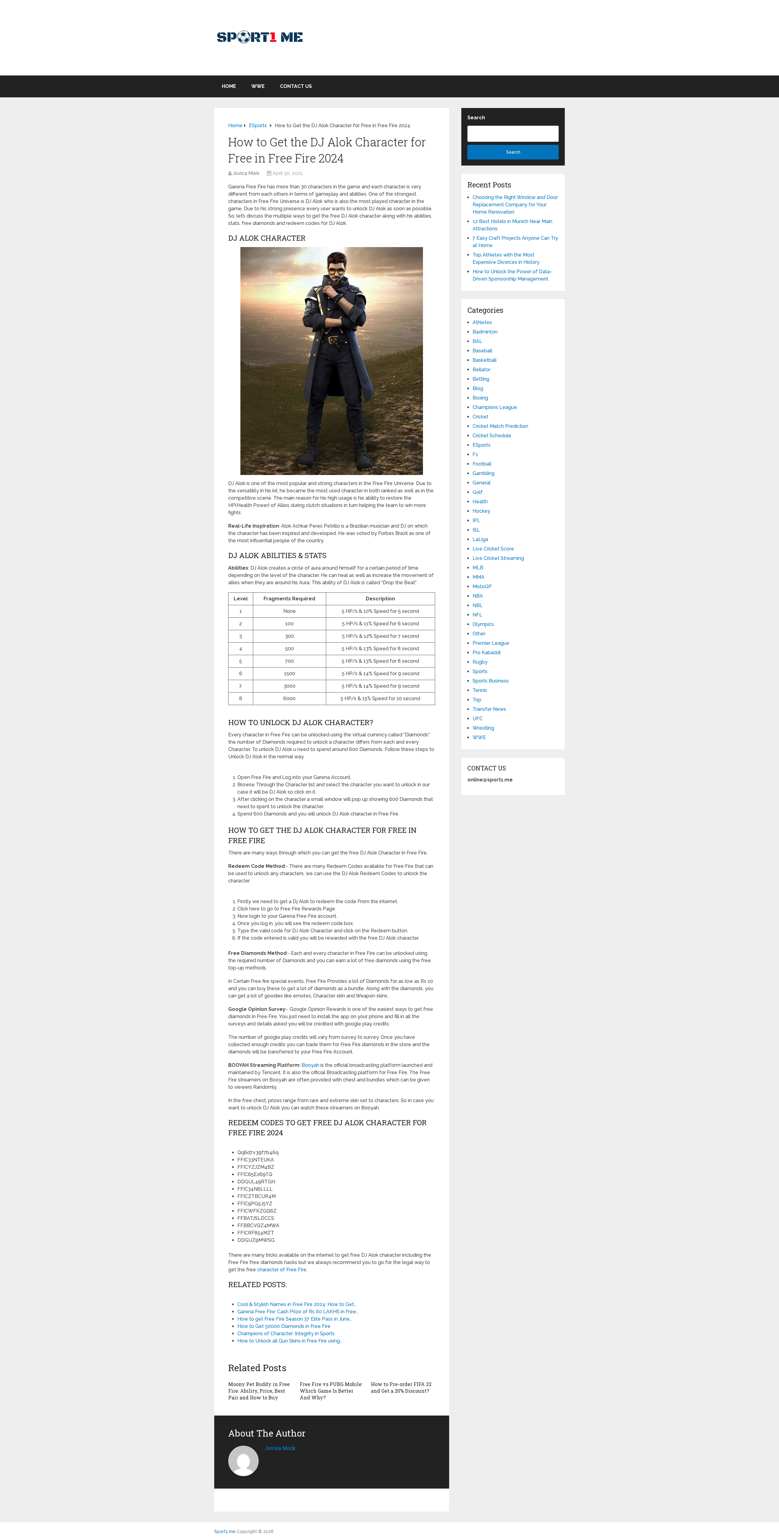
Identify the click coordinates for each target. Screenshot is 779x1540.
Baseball (482, 351)
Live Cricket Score (493, 549)
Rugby (480, 662)
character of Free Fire (281, 1270)
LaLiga (480, 539)
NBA (478, 596)
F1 (475, 454)
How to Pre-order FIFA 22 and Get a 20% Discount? (401, 1387)
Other (479, 634)
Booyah (310, 1065)
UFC (478, 718)
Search (476, 117)
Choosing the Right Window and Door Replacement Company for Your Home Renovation (515, 204)
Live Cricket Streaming (498, 558)
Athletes (482, 322)
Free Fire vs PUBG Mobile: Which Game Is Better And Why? (331, 1391)
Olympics (483, 624)
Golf (478, 492)
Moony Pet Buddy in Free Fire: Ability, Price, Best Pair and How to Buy (259, 1391)
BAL (477, 341)
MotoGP (482, 586)
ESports (482, 445)
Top (477, 700)
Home (229, 86)
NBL (478, 605)
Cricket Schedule (492, 435)
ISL (476, 530)
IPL (476, 520)
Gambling (483, 473)
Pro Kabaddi (487, 652)
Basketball (485, 360)
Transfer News (489, 709)
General (482, 483)
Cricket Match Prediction (500, 426)
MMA (478, 577)
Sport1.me (225, 1531)
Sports (480, 671)
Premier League (491, 643)
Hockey (481, 511)
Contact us (296, 86)
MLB (478, 568)
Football (482, 464)
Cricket (480, 417)
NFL (477, 615)
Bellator (482, 369)
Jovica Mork (246, 173)
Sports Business (491, 681)
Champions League (495, 407)
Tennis (480, 690)
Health (480, 502)
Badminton (485, 332)
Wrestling (483, 728)
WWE (258, 86)
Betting (481, 379)
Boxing (480, 398)
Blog (478, 388)
